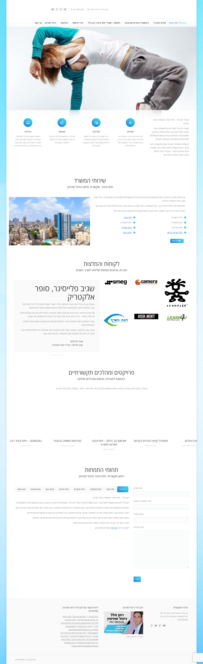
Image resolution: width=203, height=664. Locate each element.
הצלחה (27, 131)
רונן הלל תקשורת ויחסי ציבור (80, 636)
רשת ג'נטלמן (192, 441)
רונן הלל (114, 527)
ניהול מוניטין (127, 227)
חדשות (22, 445)
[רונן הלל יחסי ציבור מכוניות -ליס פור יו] (177, 318)
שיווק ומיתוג (64, 445)
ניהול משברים (79, 489)
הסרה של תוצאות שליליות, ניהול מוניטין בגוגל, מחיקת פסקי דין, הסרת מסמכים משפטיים (79, 639)
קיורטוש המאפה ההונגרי (67, 441)
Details (21, 416)
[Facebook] (57, 9)
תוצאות (62, 131)
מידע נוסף (175, 241)
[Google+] (61, 9)
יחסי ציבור (128, 217)
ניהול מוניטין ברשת (175, 232)
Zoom (29, 416)
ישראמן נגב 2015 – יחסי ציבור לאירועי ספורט (109, 442)
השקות (28, 445)
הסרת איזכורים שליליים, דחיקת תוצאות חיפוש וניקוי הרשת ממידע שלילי (79, 623)
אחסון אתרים (20, 659)
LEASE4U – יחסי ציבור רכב (26, 441)
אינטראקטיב (35, 489)
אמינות (130, 131)
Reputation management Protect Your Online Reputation (82, 629)
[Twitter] (65, 9)
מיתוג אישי (127, 232)
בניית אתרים (31, 659)
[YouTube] (52, 9)
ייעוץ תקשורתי (95, 489)
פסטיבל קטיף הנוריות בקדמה (150, 441)
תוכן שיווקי (21, 489)
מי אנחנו (122, 489)
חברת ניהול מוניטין (85, 626)
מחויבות (96, 131)
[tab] (122, 489)
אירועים (112, 449)
